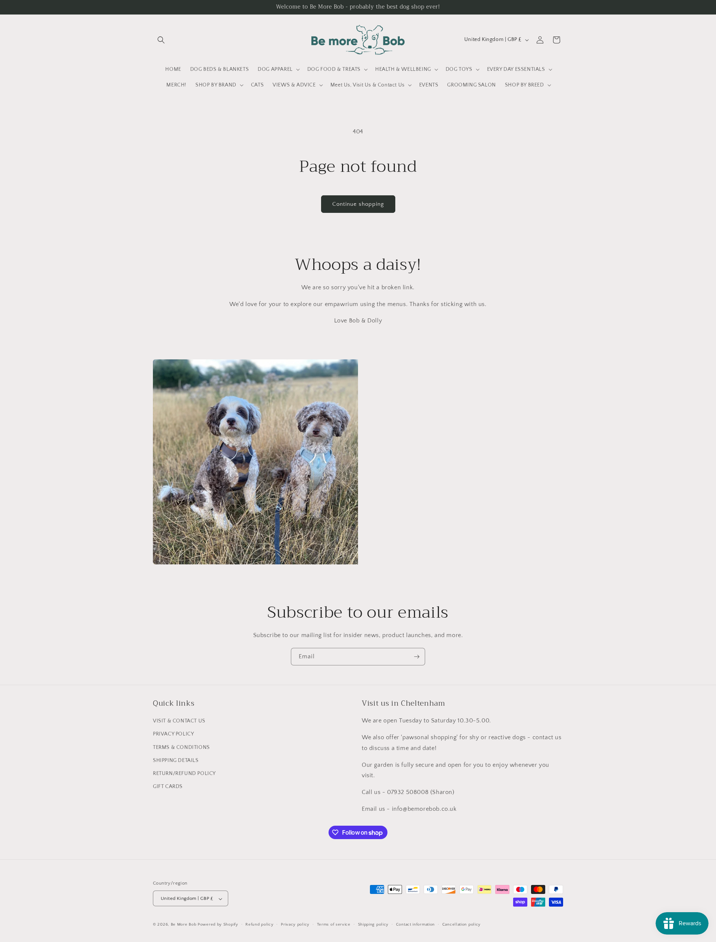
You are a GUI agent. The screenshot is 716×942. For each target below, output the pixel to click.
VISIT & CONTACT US (179, 721)
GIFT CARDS (168, 787)
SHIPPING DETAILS (176, 760)
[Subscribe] (416, 656)
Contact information (415, 924)
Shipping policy (373, 924)
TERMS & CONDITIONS (181, 747)
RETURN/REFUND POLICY (184, 773)
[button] (161, 40)
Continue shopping (358, 204)
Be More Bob (184, 925)
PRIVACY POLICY (173, 734)
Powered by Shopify (218, 925)
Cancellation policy (461, 924)
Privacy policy (295, 924)
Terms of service (334, 924)
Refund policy (259, 924)
